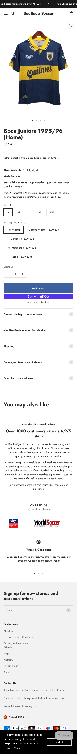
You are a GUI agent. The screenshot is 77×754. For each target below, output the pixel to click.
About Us (8, 631)
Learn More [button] (13, 748)
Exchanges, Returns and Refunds (16, 645)
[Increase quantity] (22, 273)
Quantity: (8, 266)
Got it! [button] (59, 742)
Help (6, 653)
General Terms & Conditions (19, 637)
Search (7, 672)
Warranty (8, 659)
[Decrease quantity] (8, 273)
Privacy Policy (11, 666)
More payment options (38, 302)
